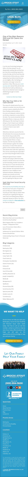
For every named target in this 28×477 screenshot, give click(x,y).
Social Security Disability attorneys (14, 186)
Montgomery (6, 281)
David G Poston (7, 263)
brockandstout (7, 43)
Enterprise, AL (6, 436)
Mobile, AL (5, 448)
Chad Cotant (6, 258)
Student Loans (7, 294)
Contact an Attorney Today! (14, 97)
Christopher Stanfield (8, 261)
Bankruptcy (6, 248)
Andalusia (5, 246)
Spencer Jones (6, 291)
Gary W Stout (6, 271)
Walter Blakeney (7, 299)
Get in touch (14, 22)
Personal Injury (7, 286)
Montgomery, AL (7, 438)
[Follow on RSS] (20, 387)
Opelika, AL (6, 440)
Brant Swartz (6, 253)
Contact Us (6, 414)
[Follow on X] (11, 387)
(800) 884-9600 (14, 383)
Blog (4, 412)
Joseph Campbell (7, 276)
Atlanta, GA (6, 451)
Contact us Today (14, 341)
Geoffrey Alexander (8, 273)
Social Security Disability (9, 424)
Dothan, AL (6, 434)
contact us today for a (13, 200)
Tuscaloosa (6, 296)
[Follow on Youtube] (17, 387)
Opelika (5, 284)
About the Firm (7, 408)
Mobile (4, 279)
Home (4, 406)
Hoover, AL (6, 444)
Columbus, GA (6, 453)
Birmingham (6, 251)
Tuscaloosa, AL (7, 446)
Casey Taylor (6, 256)
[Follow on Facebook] (8, 387)
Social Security (7, 289)
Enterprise (5, 268)
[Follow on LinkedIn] (14, 387)
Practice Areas (7, 410)
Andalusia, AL (6, 449)
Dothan (5, 266)
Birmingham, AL (7, 442)
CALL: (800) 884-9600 (15, 9)
